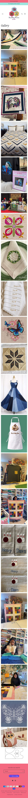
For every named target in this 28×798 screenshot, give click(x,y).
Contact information (18, 794)
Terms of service (16, 792)
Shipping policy (10, 794)
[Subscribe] (22, 771)
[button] (2, 13)
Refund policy (23, 792)
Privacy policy (9, 792)
